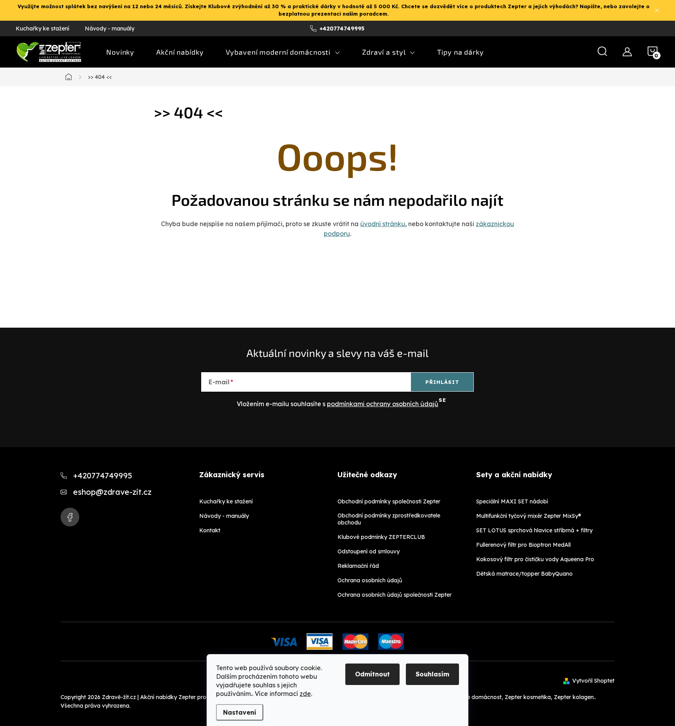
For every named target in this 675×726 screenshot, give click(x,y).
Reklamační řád (358, 565)
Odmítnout (372, 674)
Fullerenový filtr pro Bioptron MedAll (523, 544)
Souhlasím (432, 674)
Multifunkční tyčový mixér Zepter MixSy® (528, 515)
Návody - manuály (109, 28)
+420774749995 (102, 475)
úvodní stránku (382, 224)
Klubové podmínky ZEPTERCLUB (381, 536)
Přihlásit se (442, 385)
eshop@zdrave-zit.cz (112, 492)
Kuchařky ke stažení (42, 28)
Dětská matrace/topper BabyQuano (524, 573)
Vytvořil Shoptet (593, 680)
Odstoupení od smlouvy (369, 551)
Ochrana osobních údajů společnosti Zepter (395, 594)
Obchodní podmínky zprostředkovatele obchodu (389, 519)
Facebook (70, 517)
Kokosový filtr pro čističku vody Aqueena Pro (535, 559)
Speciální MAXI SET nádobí (512, 501)
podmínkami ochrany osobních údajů (382, 404)
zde (305, 693)
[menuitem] (120, 52)
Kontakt (209, 530)
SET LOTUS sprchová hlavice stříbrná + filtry (534, 530)
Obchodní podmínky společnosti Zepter (389, 501)
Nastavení (239, 712)
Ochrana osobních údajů (370, 580)
